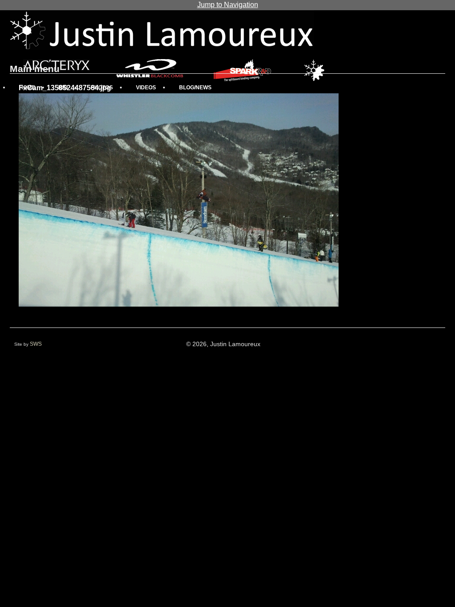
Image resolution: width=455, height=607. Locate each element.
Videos (146, 87)
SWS (36, 344)
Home (27, 87)
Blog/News (195, 87)
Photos (102, 87)
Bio (63, 87)
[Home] (162, 30)
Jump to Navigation (227, 4)
